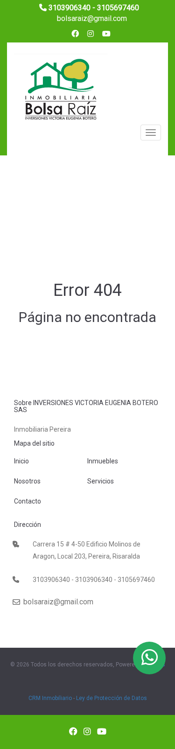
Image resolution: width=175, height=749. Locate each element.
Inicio (21, 461)
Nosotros (27, 481)
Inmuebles (102, 461)
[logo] (60, 91)
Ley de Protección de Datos (111, 698)
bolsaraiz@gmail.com (91, 18)
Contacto (27, 501)
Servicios (100, 481)
